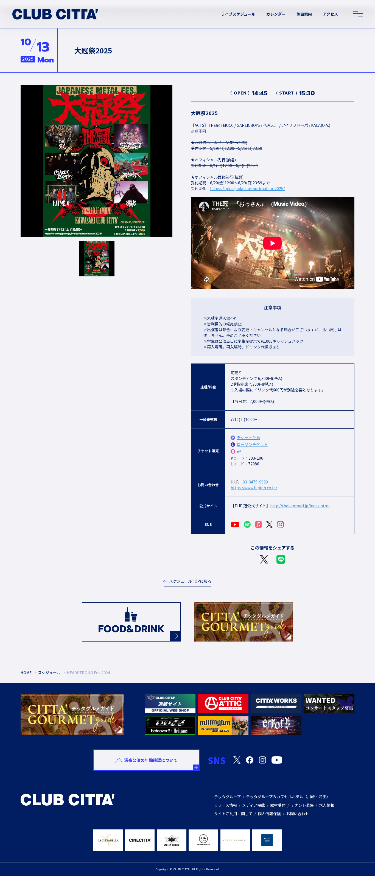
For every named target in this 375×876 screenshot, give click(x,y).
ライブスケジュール (238, 14)
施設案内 (304, 14)
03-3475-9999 (255, 482)
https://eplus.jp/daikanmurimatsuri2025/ (247, 188)
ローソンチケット (252, 444)
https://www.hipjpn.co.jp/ (254, 487)
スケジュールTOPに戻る (190, 581)
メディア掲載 (253, 805)
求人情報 (326, 805)
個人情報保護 (269, 813)
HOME (26, 672)
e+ (239, 451)
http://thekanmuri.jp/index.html (299, 505)
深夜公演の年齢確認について (151, 760)
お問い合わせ (297, 813)
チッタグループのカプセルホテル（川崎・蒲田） (288, 796)
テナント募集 (302, 805)
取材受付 (278, 805)
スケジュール (49, 672)
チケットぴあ (248, 437)
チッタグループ (227, 796)
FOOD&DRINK (131, 629)
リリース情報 (225, 805)
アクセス (330, 14)
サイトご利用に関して (233, 813)
